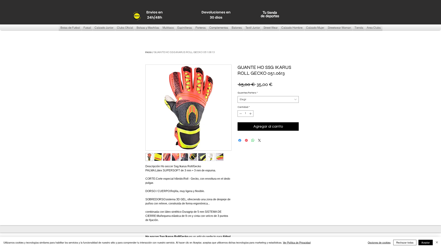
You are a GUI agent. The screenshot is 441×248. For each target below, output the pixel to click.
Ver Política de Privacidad (297, 242)
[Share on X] (259, 140)
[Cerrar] (437, 242)
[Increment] (251, 114)
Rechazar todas (404, 242)
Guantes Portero (248, 93)
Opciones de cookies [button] (379, 242)
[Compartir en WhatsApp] (253, 140)
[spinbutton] (245, 114)
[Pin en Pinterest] (246, 140)
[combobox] (268, 99)
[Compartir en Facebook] (240, 140)
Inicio (148, 52)
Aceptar (425, 242)
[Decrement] (240, 114)
